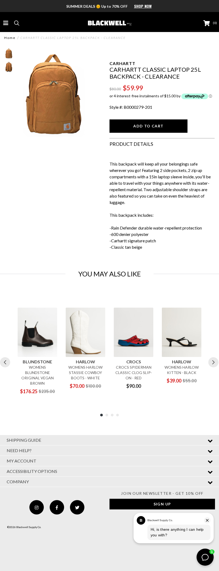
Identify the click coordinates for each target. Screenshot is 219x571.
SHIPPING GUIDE (24, 440)
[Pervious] (5, 362)
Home (9, 37)
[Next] (213, 362)
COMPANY (18, 481)
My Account (21, 460)
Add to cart (148, 126)
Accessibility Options (32, 471)
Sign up (162, 504)
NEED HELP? (19, 450)
